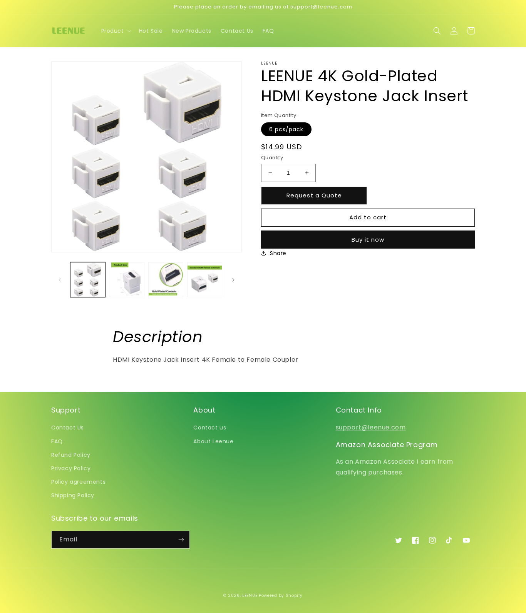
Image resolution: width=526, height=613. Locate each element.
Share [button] (278, 253)
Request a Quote (314, 195)
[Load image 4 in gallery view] (204, 279)
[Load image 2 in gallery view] (126, 279)
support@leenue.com (371, 427)
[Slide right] (233, 279)
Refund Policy (70, 455)
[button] (115, 31)
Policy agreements (78, 482)
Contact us (209, 427)
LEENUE (249, 595)
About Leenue (213, 441)
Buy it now (368, 240)
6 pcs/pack (286, 129)
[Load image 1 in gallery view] (87, 279)
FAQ (57, 441)
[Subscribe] (181, 540)
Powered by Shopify (281, 595)
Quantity (272, 157)
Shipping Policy (72, 495)
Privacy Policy (70, 468)
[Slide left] (59, 279)
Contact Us (67, 427)
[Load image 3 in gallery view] (165, 279)
